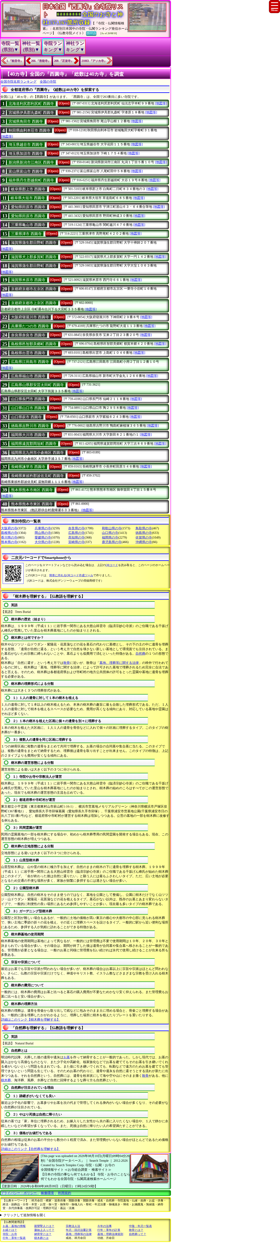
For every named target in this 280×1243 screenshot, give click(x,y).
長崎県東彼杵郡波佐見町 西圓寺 (37, 476)
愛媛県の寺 (43, 537)
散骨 (66, 662)
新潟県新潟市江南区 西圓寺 (31, 162)
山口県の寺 (110, 532)
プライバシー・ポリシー (19, 1193)
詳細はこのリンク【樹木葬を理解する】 (30, 1019)
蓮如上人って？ (44, 1230)
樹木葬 (6, 1080)
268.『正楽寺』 (64, 60)
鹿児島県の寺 (112, 542)
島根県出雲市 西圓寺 (28, 353)
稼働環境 (47, 1193)
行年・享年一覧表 (14, 1238)
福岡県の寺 (110, 537)
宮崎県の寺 (76, 542)
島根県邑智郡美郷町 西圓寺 (33, 344)
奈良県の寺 (76, 528)
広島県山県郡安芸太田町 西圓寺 (37, 385)
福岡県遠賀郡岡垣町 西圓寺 (33, 444)
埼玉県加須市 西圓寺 (26, 153)
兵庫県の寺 (43, 528)
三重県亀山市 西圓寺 (28, 225)
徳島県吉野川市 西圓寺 (30, 426)
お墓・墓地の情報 (14, 1226)
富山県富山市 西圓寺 (26, 171)
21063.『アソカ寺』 (94, 60)
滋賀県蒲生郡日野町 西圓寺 (33, 243)
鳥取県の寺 (143, 528)
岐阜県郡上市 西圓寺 (28, 189)
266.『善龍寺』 (41, 60)
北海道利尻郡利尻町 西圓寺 (31, 104)
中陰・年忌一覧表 (140, 1226)
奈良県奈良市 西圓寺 (28, 335)
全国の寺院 (48, 81)
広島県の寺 (76, 532)
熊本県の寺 (9, 542)
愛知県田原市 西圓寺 (28, 207)
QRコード (112, 565)
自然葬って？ (137, 1234)
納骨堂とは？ (42, 1234)
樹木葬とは (41, 1238)
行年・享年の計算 (108, 1230)
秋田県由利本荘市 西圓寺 (29, 130)
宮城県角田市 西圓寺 (26, 121)
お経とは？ (10, 1230)
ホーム (91, 33)
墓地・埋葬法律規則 (110, 1234)
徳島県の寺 (143, 532)
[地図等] (161, 103)
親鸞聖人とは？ (44, 1226)
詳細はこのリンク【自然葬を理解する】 (30, 1149)
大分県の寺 (43, 542)
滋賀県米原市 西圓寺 (28, 280)
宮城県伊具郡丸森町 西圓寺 (31, 113)
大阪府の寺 (9, 528)
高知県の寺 (76, 537)
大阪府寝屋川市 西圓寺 (30, 317)
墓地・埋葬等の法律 (79, 1234)
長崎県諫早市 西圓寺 (28, 467)
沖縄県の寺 (143, 542)
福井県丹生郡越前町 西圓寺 (31, 180)
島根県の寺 (9, 532)
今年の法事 (104, 1226)
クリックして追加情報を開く (24, 1215)
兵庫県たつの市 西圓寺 (30, 326)
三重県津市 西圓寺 (26, 234)
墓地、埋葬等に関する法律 (119, 662)
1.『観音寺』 (15, 60)
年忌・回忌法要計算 (79, 1230)
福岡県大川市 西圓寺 (28, 435)
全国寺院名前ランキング (18, 81)
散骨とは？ (136, 1230)
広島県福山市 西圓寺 (28, 376)
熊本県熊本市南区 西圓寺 (32, 490)
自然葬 (140, 653)
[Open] (64, 103)
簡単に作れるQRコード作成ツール (71, 575)
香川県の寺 (9, 537)
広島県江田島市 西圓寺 (30, 362)
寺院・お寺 (10, 1234)
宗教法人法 (73, 1226)
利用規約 (64, 1193)
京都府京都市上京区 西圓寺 (33, 303)
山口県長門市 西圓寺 (28, 399)
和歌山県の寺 (112, 528)
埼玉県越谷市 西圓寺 (26, 144)
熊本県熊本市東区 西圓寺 (32, 504)
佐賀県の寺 (143, 537)
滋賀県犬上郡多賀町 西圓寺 (33, 257)
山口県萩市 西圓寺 (26, 417)
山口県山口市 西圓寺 (28, 408)
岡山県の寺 (43, 532)
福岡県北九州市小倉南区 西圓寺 (37, 453)
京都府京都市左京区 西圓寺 (33, 289)
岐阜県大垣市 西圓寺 (28, 198)
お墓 (66, 1057)
